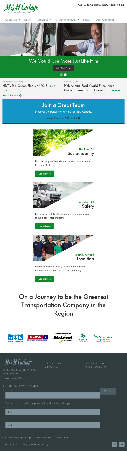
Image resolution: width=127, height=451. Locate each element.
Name (9, 407)
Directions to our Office (12, 378)
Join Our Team (105, 20)
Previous (18, 47)
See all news (10, 95)
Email (8, 420)
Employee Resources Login (36, 444)
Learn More (45, 173)
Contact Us (15, 444)
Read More (114, 90)
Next (109, 47)
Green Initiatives (65, 20)
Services (43, 20)
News (86, 20)
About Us (11, 20)
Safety (28, 20)
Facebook (9, 390)
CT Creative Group (60, 437)
